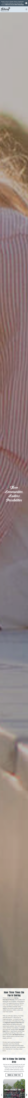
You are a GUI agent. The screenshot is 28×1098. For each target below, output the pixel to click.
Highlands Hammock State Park (13, 1022)
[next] (26, 1095)
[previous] (2, 1095)
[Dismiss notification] (26, 3)
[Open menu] (26, 9)
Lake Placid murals (17, 1034)
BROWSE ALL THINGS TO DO (14, 1075)
